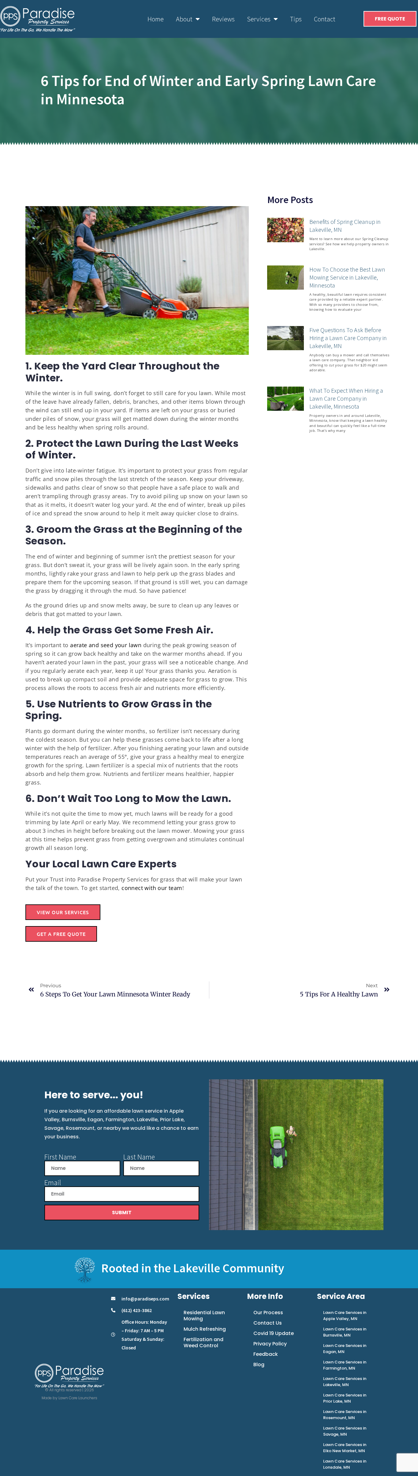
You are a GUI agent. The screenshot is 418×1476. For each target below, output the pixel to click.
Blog (258, 1364)
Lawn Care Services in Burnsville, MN (344, 1332)
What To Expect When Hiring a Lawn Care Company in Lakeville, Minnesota (346, 398)
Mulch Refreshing (205, 1329)
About (184, 19)
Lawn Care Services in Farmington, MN (344, 1365)
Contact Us (267, 1322)
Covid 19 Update (273, 1333)
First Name (60, 1157)
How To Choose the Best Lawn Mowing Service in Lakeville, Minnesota (347, 277)
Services (259, 19)
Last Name (139, 1157)
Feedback (265, 1354)
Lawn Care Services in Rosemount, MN (344, 1415)
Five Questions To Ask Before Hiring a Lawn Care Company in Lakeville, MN (348, 338)
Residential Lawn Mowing (204, 1315)
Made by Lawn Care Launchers (69, 1397)
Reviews (223, 19)
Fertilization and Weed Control (203, 1342)
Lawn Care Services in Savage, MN (344, 1431)
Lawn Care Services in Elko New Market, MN (344, 1448)
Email (52, 1182)
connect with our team (151, 888)
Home (155, 19)
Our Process (268, 1312)
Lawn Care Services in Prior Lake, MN (344, 1398)
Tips (296, 19)
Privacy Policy (270, 1343)
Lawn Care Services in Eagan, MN (344, 1349)
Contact (324, 19)
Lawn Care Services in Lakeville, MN (344, 1382)
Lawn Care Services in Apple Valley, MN (344, 1316)
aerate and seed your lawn (105, 645)
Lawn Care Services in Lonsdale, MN (344, 1464)
